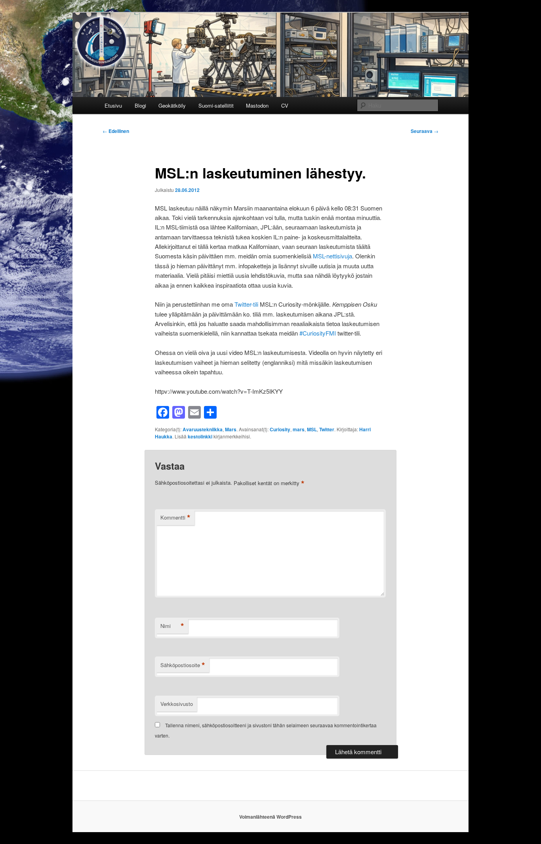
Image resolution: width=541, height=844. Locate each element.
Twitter (326, 429)
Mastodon (257, 105)
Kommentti (175, 517)
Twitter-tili (246, 304)
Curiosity (280, 429)
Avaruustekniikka (203, 429)
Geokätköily (172, 105)
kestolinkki (200, 436)
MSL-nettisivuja (332, 256)
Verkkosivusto (176, 703)
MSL (312, 429)
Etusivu (113, 105)
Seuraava (424, 131)
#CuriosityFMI (317, 333)
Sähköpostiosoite (182, 665)
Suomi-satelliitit (216, 105)
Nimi (172, 626)
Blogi (140, 105)
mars (299, 429)
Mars (230, 429)
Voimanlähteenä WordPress (270, 816)
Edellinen (116, 131)
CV (284, 105)
